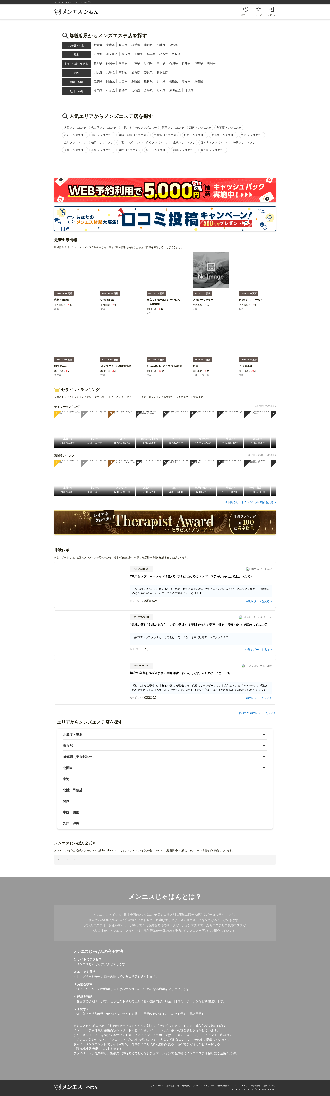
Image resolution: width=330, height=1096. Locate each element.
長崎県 (123, 90)
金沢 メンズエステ (184, 142)
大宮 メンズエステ (130, 142)
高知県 (186, 81)
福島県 (173, 44)
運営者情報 (255, 1085)
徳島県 (173, 81)
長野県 (198, 63)
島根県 (148, 81)
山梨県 (211, 63)
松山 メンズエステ (157, 149)
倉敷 (56, 308)
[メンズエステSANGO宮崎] (116, 368)
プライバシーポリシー (203, 1085)
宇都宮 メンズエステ (166, 135)
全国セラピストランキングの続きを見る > (250, 502)
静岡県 (110, 63)
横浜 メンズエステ (102, 142)
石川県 (173, 63)
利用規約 (186, 1085)
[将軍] (195, 368)
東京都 (98, 54)
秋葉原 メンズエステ (229, 127)
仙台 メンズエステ (102, 135)
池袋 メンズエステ (75, 135)
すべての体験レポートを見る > (257, 713)
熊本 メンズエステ (184, 149)
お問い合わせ (269, 1085)
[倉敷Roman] (61, 302)
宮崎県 (148, 90)
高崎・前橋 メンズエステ (134, 135)
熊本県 (161, 90)
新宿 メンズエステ (200, 127)
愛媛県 (198, 81)
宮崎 (102, 375)
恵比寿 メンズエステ (223, 135)
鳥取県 (135, 81)
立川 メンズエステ (75, 142)
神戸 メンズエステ (244, 142)
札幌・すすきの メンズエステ (139, 127)
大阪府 (98, 72)
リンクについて (239, 1085)
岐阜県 (123, 63)
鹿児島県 (175, 90)
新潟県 (148, 63)
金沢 (149, 375)
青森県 (110, 44)
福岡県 (98, 90)
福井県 (186, 63)
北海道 (98, 44)
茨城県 (176, 54)
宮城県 (161, 44)
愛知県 (98, 63)
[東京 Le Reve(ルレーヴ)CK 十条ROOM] (165, 307)
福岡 (241, 308)
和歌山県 (162, 72)
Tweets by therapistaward (69, 860)
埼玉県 (126, 54)
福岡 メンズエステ (173, 127)
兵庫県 (110, 72)
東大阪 (57, 375)
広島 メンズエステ (102, 149)
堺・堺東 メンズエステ (214, 142)
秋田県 (123, 44)
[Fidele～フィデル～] (251, 302)
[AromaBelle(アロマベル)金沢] (164, 368)
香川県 (161, 81)
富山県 (161, 63)
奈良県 (148, 72)
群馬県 (151, 54)
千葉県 (138, 54)
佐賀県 (110, 90)
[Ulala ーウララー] (203, 302)
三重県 (135, 63)
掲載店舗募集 (223, 1085)
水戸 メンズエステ (195, 135)
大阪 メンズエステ (75, 127)
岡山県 (110, 81)
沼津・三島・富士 (202, 375)
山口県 (123, 81)
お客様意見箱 (172, 1085)
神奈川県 (112, 54)
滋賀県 (135, 72)
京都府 (123, 72)
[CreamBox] (107, 302)
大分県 (135, 90)
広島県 (98, 81)
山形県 (148, 44)
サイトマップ (157, 1085)
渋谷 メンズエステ (252, 135)
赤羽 (149, 313)
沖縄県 (189, 90)
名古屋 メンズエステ (103, 127)
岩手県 (135, 44)
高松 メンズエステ (130, 149)
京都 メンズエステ (75, 149)
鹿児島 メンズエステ (213, 149)
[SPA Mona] (60, 368)
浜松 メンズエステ (157, 142)
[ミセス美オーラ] (248, 368)
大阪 (195, 308)
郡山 (102, 308)
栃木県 (163, 54)
